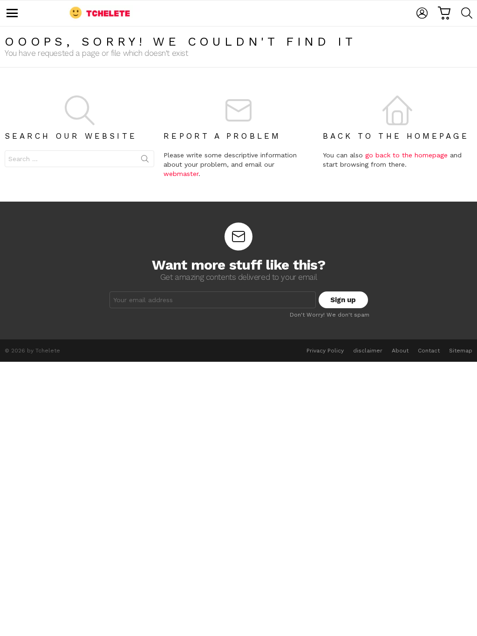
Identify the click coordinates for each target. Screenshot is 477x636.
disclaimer (367, 350)
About (400, 350)
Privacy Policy (325, 350)
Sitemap (460, 350)
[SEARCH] (466, 13)
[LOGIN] (422, 13)
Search (145, 160)
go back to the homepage (406, 155)
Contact (429, 350)
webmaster (181, 173)
